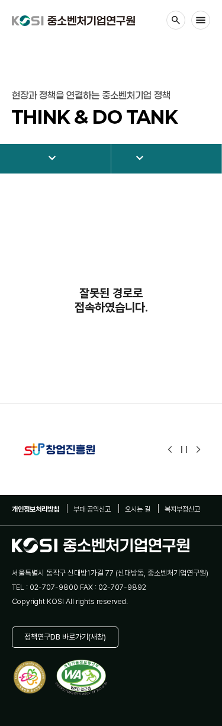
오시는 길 (137, 509)
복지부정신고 (182, 509)
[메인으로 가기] (73, 20)
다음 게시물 (198, 449)
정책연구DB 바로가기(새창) (65, 636)
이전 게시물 (170, 449)
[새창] (73, 449)
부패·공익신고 (92, 509)
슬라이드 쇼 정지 (184, 449)
